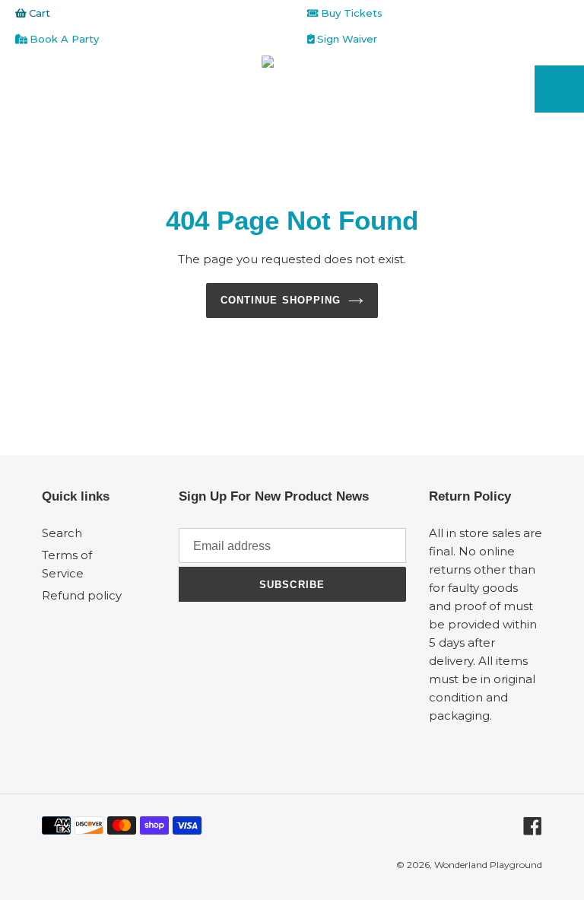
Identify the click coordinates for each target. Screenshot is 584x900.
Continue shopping (281, 300)
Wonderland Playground (488, 864)
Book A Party (63, 39)
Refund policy (82, 595)
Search (62, 533)
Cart (38, 13)
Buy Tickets (350, 13)
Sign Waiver (345, 39)
